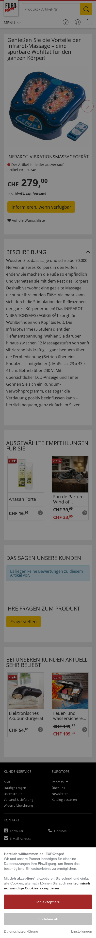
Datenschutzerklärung (21, 931)
